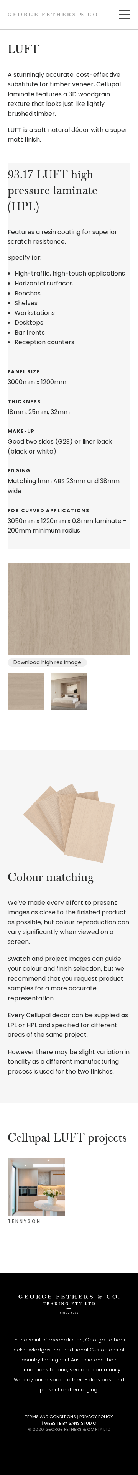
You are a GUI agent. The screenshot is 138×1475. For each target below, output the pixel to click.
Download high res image (47, 662)
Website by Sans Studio (70, 1423)
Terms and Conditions (50, 1417)
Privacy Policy (96, 1417)
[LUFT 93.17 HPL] (69, 609)
